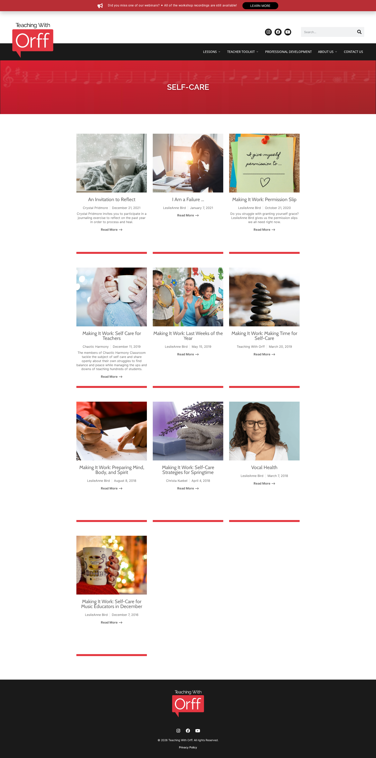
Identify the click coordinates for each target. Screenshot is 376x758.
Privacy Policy (188, 747)
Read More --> (112, 229)
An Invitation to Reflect (111, 199)
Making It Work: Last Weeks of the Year (188, 335)
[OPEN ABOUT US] (336, 51)
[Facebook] (278, 32)
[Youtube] (287, 32)
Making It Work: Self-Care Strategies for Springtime (188, 469)
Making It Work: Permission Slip (264, 199)
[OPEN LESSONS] (219, 51)
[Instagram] (268, 32)
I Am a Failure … (188, 199)
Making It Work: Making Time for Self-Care (264, 335)
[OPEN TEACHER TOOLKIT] (257, 51)
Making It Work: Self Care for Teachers (111, 335)
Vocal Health (264, 467)
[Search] (359, 32)
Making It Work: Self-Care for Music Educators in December (111, 603)
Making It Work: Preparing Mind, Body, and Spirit (111, 469)
